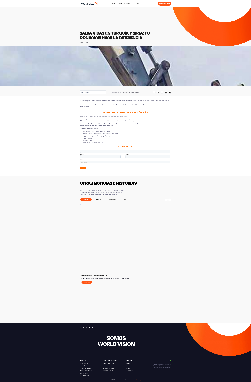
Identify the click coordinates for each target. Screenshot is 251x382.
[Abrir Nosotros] (129, 3)
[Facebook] (80, 327)
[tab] (86, 199)
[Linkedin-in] (89, 327)
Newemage (138, 379)
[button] (166, 200)
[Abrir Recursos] (142, 3)
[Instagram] (86, 327)
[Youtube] (92, 327)
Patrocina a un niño (164, 3)
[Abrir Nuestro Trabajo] (121, 3)
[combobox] (93, 92)
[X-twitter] (83, 327)
